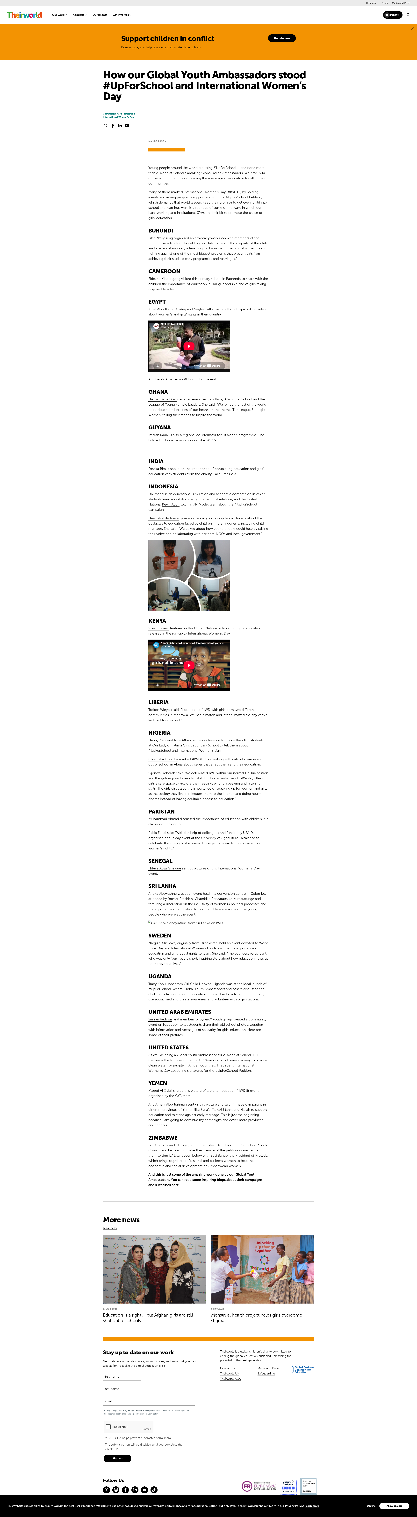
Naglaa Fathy (204, 309)
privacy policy (152, 1414)
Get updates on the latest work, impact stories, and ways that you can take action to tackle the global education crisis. (149, 1363)
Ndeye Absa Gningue (164, 868)
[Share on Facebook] (112, 126)
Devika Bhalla (158, 469)
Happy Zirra (157, 740)
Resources (372, 2)
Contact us (227, 1368)
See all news (110, 1228)
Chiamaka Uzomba (163, 759)
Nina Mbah (182, 740)
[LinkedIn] (134, 1489)
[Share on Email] (127, 126)
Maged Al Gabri (160, 1090)
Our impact (100, 14)
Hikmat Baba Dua (162, 399)
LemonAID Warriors (203, 1060)
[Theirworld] (24, 15)
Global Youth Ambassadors (222, 173)
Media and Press (401, 2)
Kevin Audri (171, 504)
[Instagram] (115, 1489)
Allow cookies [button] (394, 1505)
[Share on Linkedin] (120, 126)
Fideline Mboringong (164, 279)
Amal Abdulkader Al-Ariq (167, 309)
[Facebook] (125, 1489)
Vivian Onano (158, 628)
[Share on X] (105, 126)
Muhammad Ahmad (164, 819)
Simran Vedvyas (160, 1019)
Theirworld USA (230, 1378)
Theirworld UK (229, 1373)
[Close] (412, 28)
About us (78, 14)
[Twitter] (106, 1489)
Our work (58, 14)
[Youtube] (144, 1489)
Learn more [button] (312, 1506)
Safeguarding (266, 1373)
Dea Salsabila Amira (163, 518)
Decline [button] (371, 1505)
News (385, 2)
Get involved (121, 14)
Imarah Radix (158, 435)
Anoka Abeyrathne (162, 893)
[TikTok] (154, 1489)
